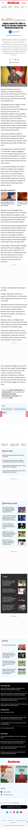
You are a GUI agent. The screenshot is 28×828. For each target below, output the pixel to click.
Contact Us (10, 820)
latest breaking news (16, 390)
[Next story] (27, 414)
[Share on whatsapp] (18, 59)
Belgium (4, 412)
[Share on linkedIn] (15, 59)
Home (2, 18)
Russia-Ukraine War (7, 409)
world (10, 398)
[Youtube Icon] (21, 812)
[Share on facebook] (9, 59)
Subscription (6, 792)
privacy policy (16, 802)
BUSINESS (4, 7)
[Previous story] (1, 414)
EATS (22, 7)
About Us (5, 820)
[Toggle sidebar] (4, 3)
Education (15, 396)
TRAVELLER (17, 7)
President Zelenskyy (20, 409)
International (9, 18)
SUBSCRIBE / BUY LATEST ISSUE (14, 806)
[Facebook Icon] (7, 812)
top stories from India (9, 394)
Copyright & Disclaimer (20, 820)
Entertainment (6, 396)
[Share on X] (12, 59)
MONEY (10, 7)
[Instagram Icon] (14, 812)
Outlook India (6, 392)
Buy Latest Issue (7, 795)
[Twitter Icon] (10, 812)
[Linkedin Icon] (17, 812)
